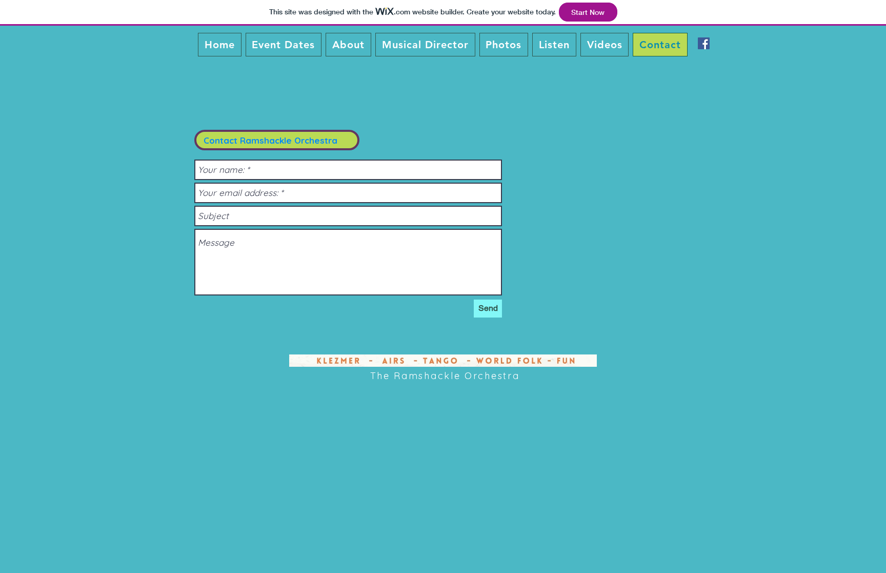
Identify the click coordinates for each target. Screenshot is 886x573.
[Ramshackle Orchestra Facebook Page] (704, 43)
